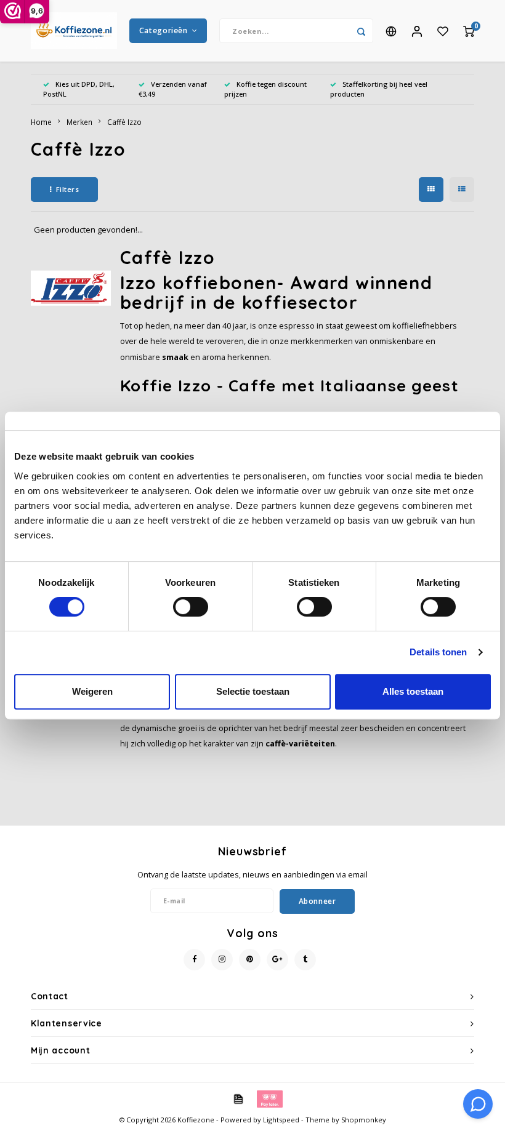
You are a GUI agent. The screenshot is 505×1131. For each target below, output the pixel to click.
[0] (468, 31)
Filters (67, 189)
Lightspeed (281, 1119)
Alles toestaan (412, 691)
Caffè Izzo (124, 122)
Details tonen (438, 652)
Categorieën (163, 30)
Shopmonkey (363, 1119)
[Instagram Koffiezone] (222, 959)
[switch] (190, 607)
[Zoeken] (361, 30)
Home (41, 122)
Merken (79, 122)
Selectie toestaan (252, 691)
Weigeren (92, 691)
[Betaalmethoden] (237, 1097)
